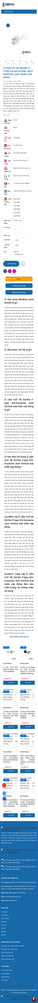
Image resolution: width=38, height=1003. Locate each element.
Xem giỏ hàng (5, 977)
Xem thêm (6, 115)
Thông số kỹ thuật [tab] (19, 286)
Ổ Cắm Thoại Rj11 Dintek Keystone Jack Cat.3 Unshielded (10, 669)
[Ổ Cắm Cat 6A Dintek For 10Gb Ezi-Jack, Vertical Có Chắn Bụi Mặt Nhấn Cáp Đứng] (31, 654)
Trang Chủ (4, 912)
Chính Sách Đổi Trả (7, 952)
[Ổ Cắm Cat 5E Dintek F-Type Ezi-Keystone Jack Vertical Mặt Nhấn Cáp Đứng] (8, 25)
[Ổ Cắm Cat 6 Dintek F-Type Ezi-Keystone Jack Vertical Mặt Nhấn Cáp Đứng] (14, 743)
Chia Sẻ (3, 931)
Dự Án (3, 928)
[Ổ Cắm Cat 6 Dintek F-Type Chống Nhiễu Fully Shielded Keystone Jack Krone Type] (31, 743)
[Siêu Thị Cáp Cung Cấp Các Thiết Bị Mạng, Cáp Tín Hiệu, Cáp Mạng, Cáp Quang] (4, 785)
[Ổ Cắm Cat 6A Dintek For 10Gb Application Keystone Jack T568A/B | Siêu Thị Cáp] (27, 696)
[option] (19, 38)
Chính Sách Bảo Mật (7, 956)
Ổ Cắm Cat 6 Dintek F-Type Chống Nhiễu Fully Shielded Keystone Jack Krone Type (27, 760)
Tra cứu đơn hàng (6, 970)
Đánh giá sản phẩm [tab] (19, 292)
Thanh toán (4, 980)
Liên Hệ (3, 935)
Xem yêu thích (5, 973)
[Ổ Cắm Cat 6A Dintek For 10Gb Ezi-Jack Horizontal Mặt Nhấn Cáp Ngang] (14, 698)
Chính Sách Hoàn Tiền (7, 959)
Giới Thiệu (4, 915)
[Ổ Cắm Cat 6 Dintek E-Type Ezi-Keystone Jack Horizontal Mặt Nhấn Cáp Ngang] (14, 787)
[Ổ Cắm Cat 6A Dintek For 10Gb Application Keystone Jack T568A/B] (31, 698)
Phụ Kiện (4, 922)
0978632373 (19, 254)
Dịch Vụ (3, 925)
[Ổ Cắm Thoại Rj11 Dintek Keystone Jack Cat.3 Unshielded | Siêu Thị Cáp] (10, 652)
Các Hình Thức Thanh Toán (9, 949)
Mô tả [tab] (19, 279)
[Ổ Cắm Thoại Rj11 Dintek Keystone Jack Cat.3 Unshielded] (14, 654)
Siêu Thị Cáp (5, 918)
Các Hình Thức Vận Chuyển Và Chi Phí (13, 946)
